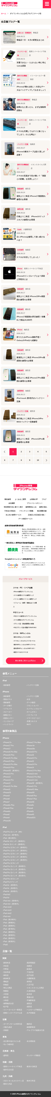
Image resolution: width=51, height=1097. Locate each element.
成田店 (29, 1007)
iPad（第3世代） (9, 941)
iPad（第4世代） (9, 938)
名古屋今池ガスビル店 (11, 1041)
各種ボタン (7, 715)
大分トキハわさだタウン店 (13, 1081)
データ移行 (7, 706)
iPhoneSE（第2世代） (35, 783)
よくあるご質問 (20, 499)
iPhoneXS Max (32, 789)
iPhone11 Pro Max (10, 786)
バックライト (8, 724)
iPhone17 (6, 749)
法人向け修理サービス (13, 515)
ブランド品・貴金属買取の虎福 (24, 623)
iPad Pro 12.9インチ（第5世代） (15, 851)
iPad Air (6, 898)
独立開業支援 (42, 511)
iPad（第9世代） (9, 923)
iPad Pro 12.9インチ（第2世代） (15, 860)
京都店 (5, 1030)
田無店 (5, 985)
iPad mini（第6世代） (11, 901)
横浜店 (5, 997)
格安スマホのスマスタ (21, 652)
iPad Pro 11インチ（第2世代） (15, 873)
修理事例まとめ (31, 507)
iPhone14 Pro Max (10, 764)
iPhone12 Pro (8, 780)
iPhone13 (6, 777)
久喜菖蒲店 (31, 991)
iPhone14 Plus (8, 767)
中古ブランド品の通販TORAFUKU (25, 627)
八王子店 (30, 985)
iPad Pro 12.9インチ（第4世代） (15, 854)
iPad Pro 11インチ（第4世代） (15, 866)
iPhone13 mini (32, 774)
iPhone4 (6, 818)
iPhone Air (31, 746)
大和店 (5, 1000)
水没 (28, 699)
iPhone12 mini (32, 780)
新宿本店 (6, 963)
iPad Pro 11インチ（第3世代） (15, 869)
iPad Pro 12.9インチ (11, 863)
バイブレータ (32, 715)
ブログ (44, 499)
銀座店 (29, 969)
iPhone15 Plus (8, 761)
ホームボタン (32, 712)
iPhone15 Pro (32, 758)
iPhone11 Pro (32, 786)
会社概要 (11, 503)
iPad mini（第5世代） (11, 904)
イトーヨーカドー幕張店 (12, 1010)
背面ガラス (7, 699)
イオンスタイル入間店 (35, 988)
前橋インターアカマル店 (12, 1013)
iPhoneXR (30, 793)
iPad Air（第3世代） (11, 891)
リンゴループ (8, 721)
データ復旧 (31, 702)
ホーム (3, 13)
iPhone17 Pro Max (34, 742)
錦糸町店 (6, 978)
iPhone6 (30, 808)
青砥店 (5, 982)
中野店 (5, 969)
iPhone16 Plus (8, 755)
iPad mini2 (7, 913)
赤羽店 (29, 982)
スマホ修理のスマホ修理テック (24, 595)
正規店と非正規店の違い (36, 515)
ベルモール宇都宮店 (34, 1010)
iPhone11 (6, 789)
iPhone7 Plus (32, 799)
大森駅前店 (31, 978)
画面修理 (6, 685)
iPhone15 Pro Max (10, 758)
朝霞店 (5, 991)
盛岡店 (5, 1055)
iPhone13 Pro (8, 774)
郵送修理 (8, 499)
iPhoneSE (30, 802)
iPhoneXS (7, 793)
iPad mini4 (7, 907)
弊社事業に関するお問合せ (25, 661)
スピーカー (7, 712)
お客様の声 (34, 499)
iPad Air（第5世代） (11, 885)
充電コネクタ (32, 721)
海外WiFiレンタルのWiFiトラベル (25, 644)
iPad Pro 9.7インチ (10, 882)
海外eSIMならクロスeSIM (22, 637)
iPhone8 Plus (32, 796)
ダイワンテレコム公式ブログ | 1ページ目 (25, 13)
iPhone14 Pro (32, 764)
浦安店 (29, 1003)
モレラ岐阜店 (8, 1044)
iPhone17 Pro (8, 746)
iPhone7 (6, 802)
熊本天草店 (31, 1081)
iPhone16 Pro (32, 752)
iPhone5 (6, 814)
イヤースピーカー (33, 718)
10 (38, 460)
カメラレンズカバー (34, 709)
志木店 (29, 994)
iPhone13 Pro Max (34, 771)
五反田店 (6, 972)
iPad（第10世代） (10, 920)
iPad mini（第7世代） (11, 835)
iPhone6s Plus (8, 805)
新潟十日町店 (32, 1066)
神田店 (5, 975)
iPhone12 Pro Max (34, 777)
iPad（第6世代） (9, 932)
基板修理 (6, 702)
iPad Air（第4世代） (11, 888)
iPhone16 (30, 755)
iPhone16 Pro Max (10, 752)
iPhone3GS (31, 818)
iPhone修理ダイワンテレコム (23, 591)
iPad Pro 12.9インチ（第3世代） (15, 857)
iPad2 (5, 945)
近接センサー (8, 718)
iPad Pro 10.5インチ (11, 879)
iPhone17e (7, 742)
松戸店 (5, 1007)
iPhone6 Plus (8, 808)
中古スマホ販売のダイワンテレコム (25, 616)
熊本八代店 (7, 1084)
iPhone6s (30, 805)
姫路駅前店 (31, 1027)
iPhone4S (30, 814)
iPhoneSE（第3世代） (11, 771)
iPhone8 (6, 799)
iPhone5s (6, 811)
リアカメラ (7, 709)
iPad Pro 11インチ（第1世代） (15, 876)
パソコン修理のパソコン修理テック (25, 599)
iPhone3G (7, 821)
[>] (46, 460)
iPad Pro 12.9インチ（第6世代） (15, 847)
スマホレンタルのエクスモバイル (24, 641)
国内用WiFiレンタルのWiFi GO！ (24, 648)
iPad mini (6, 916)
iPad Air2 (6, 894)
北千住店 (30, 975)
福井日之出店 (8, 1070)
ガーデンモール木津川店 (12, 1024)
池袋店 (29, 966)
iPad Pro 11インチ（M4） (13, 832)
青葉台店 (30, 997)
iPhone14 (30, 767)
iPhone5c (30, 811)
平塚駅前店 (31, 1000)
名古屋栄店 (31, 1041)
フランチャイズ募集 (26, 511)
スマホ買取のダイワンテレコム (24, 620)
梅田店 (29, 1024)
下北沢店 (30, 972)
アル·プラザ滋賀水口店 (35, 1030)
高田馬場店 (31, 963)
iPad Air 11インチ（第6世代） (14, 844)
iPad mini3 (7, 910)
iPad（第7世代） (9, 929)
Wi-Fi (29, 724)
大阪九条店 (7, 1027)
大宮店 (5, 994)
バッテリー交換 (33, 685)
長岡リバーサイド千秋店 (12, 1066)
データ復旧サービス (25, 519)
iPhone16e (31, 749)
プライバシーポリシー (34, 503)
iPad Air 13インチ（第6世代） (14, 841)
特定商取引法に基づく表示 (13, 507)
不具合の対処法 (9, 511)
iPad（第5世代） (9, 935)
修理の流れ (43, 507)
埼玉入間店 (7, 988)
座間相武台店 (8, 1003)
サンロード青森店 (33, 1055)
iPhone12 (6, 783)
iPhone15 (30, 761)
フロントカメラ (33, 706)
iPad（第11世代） (10, 838)
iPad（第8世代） (9, 926)
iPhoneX (6, 796)
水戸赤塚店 (31, 1013)
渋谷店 (5, 966)
